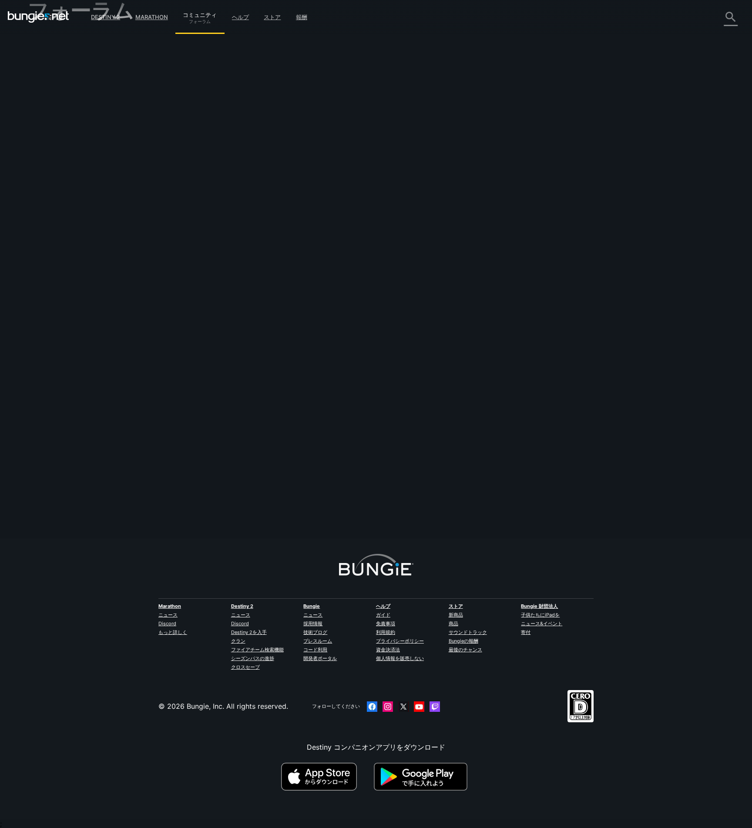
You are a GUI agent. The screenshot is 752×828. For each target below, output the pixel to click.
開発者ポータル (320, 658)
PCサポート (52, 182)
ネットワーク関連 (62, 115)
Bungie (311, 606)
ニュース (168, 615)
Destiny (38, 17)
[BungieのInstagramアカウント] (388, 706)
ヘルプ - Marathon (64, 248)
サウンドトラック (468, 632)
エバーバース (55, 125)
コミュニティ (200, 13)
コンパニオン (55, 211)
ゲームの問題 (55, 134)
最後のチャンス (465, 650)
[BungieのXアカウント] (403, 706)
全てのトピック (58, 39)
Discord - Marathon (66, 258)
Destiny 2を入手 (249, 632)
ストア (272, 16)
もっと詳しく (172, 632)
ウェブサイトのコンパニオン (79, 153)
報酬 (301, 16)
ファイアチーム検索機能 (257, 650)
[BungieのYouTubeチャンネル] (419, 706)
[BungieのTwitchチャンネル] (435, 706)
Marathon (151, 16)
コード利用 (315, 650)
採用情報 (312, 623)
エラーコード (55, 105)
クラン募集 (51, 220)
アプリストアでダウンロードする (326, 777)
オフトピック (55, 239)
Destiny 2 (105, 16)
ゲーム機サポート (62, 192)
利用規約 (385, 632)
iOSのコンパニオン (64, 163)
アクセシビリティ (62, 144)
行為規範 (45, 269)
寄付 (525, 632)
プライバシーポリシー (400, 641)
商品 (453, 623)
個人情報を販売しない (400, 658)
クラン (238, 641)
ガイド (383, 615)
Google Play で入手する (422, 777)
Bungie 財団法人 (539, 606)
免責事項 (385, 623)
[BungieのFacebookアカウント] (372, 706)
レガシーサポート (62, 201)
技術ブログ (315, 632)
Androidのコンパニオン (71, 172)
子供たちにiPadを (540, 615)
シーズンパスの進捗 (252, 658)
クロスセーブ (245, 667)
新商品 (456, 615)
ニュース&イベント (541, 623)
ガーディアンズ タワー (308, 66)
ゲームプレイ (55, 86)
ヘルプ (240, 16)
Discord (167, 623)
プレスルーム (317, 641)
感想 (41, 58)
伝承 (41, 77)
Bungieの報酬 (463, 641)
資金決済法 (388, 650)
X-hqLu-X (220, 226)
